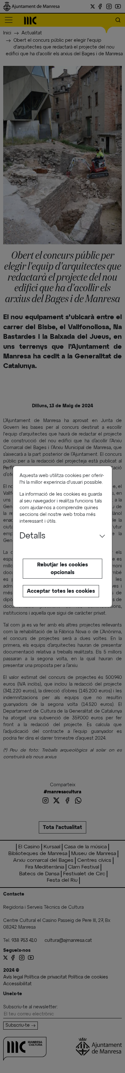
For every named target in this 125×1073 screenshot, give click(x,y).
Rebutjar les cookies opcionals (62, 568)
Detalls (33, 536)
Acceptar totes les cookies (61, 591)
